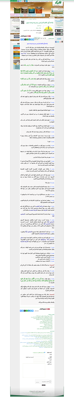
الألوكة (30, 391)
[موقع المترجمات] (12, 15)
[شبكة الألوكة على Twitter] (20, 1)
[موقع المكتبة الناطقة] (21, 15)
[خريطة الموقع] (50, 1)
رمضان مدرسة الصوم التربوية (47, 337)
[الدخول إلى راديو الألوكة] (56, 11)
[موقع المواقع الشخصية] (29, 15)
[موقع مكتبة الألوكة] (25, 15)
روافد (39, 17)
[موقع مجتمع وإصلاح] (47, 15)
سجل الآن (16, 31)
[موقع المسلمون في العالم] (33, 15)
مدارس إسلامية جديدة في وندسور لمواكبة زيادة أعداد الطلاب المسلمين (39, 332)
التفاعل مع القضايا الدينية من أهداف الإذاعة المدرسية (42, 318)
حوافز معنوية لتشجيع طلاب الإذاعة (46, 321)
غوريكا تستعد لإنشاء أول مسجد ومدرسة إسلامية (43, 343)
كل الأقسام (46, 17)
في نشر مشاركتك (17, 35)
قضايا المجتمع (30, 17)
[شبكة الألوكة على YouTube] (22, 1)
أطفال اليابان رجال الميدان (47, 341)
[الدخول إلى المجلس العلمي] (57, 13)
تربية (41, 17)
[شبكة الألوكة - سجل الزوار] (43, 1)
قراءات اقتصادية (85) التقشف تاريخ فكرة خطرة (43, 336)
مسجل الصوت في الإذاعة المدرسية (46, 322)
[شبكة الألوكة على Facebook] (18, 1)
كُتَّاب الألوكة (58, 17)
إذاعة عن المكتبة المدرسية (47, 327)
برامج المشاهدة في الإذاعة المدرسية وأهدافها (44, 319)
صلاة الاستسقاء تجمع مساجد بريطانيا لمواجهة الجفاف (59, 25)
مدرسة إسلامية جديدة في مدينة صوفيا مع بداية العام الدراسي (41, 335)
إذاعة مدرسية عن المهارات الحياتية (46, 326)
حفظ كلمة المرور (15, 26)
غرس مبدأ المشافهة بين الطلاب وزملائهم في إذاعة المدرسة (41, 317)
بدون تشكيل (37, 38)
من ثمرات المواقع (35, 17)
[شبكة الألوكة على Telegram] (27, 1)
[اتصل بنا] (30, 1)
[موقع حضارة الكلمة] (43, 15)
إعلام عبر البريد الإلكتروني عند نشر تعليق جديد (38, 352)
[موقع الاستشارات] (38, 15)
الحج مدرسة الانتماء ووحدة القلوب (46, 344)
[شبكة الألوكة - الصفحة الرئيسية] (46, 1)
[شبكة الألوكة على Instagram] (24, 1)
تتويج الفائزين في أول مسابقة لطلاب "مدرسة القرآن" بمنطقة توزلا (40, 342)
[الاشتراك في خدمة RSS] (49, 1)
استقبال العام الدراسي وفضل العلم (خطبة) (44, 328)
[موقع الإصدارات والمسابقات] (17, 15)
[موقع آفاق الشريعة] (56, 15)
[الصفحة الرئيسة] (51, 1)
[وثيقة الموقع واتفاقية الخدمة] (36, 1)
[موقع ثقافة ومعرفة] (52, 15)
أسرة (43, 17)
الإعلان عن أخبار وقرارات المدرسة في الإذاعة (44, 315)
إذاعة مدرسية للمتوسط (48, 324)
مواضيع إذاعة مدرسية (48, 325)
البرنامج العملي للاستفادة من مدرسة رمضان (44, 338)
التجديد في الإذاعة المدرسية (47, 320)
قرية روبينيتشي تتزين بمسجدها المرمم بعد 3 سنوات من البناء (59, 23)
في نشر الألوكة (16, 37)
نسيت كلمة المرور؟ (17, 27)
